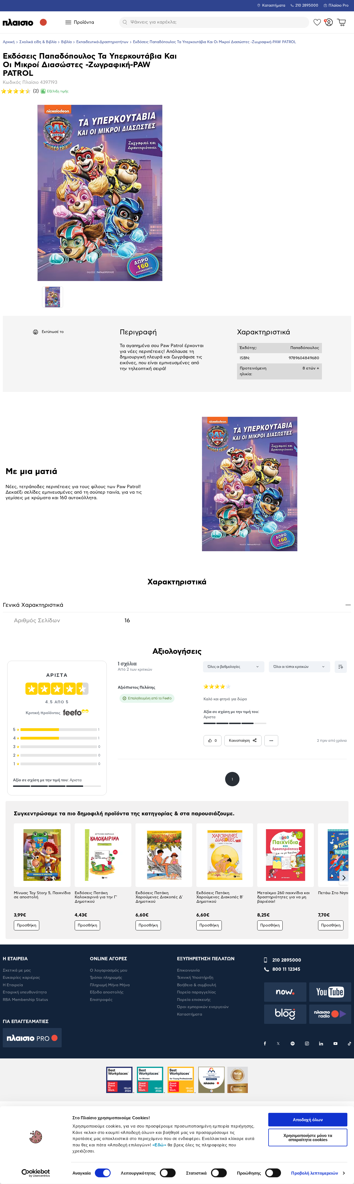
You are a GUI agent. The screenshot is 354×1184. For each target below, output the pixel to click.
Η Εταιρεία (13, 985)
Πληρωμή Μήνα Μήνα (110, 985)
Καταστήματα (273, 5)
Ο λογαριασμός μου (108, 970)
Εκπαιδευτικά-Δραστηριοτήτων (102, 42)
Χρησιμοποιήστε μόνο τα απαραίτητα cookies (307, 1137)
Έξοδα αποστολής (107, 992)
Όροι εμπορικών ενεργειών (203, 1007)
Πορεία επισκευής (194, 1000)
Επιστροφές (101, 1000)
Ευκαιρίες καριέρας (21, 978)
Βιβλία (66, 42)
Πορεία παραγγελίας (196, 992)
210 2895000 (286, 960)
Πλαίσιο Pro (338, 5)
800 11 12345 (286, 969)
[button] (10, 878)
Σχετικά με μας (17, 970)
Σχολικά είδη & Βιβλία (37, 42)
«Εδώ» (159, 1144)
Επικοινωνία (188, 970)
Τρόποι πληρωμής (106, 978)
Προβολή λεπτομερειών (314, 1173)
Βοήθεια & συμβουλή (196, 985)
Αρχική (9, 42)
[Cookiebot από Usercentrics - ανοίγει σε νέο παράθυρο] (36, 1173)
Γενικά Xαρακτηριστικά (177, 605)
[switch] (168, 1173)
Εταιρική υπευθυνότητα (25, 992)
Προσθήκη (26, 925)
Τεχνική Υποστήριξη (195, 978)
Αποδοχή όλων (308, 1119)
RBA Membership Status (25, 1000)
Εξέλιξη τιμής (58, 91)
